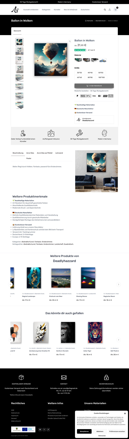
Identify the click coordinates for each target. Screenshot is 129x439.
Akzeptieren (84, 431)
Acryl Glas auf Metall (44, 153)
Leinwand (59, 153)
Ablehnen (99, 431)
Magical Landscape (18, 296)
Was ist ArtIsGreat (70, 10)
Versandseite (29, 395)
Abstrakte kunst (29, 244)
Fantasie (38, 242)
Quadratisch (68, 244)
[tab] (17, 30)
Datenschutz (102, 435)
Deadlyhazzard (19, 293)
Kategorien (46, 10)
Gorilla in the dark (45, 351)
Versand (13, 418)
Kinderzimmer (47, 242)
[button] (125, 413)
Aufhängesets (52, 410)
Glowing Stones (71, 296)
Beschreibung (18, 153)
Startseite (90, 20)
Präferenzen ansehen (117, 431)
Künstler (57, 10)
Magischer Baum (99, 296)
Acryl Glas (30, 153)
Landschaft (59, 244)
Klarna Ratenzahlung (54, 413)
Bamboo (98, 348)
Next (118, 284)
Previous (10, 284)
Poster (28, 158)
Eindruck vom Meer (45, 296)
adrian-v (44, 348)
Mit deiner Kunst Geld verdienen (58, 416)
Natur (112, 293)
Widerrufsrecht (16, 421)
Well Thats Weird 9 (100, 351)
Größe (76, 68)
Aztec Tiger (70, 351)
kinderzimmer (49, 244)
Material (77, 55)
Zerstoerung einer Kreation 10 (22, 351)
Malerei (108, 293)
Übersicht (17, 31)
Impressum (14, 416)
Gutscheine (85, 10)
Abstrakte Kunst (101, 20)
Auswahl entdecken (30, 10)
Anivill (16, 348)
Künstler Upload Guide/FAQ (56, 418)
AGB (12, 410)
